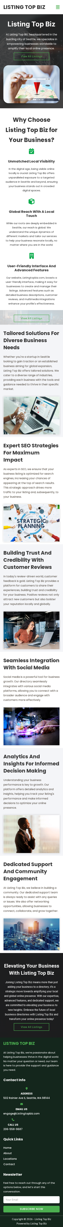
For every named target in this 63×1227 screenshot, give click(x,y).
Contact (9, 1164)
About (7, 1153)
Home (7, 1148)
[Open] (58, 7)
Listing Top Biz (24, 7)
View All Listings (31, 56)
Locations (10, 1159)
